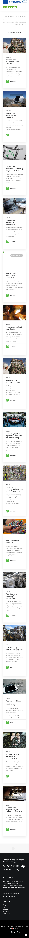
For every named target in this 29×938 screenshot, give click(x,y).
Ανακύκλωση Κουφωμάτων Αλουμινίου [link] (11, 115)
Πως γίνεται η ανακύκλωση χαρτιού (14, 648)
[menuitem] (15, 2)
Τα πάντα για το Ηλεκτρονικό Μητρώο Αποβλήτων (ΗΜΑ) (14, 489)
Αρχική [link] (24, 20)
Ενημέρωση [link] (6, 909)
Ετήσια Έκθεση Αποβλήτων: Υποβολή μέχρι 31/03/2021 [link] (14, 169)
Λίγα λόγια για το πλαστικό (12, 542)
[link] (15, 2)
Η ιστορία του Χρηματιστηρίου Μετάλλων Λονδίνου (14, 810)
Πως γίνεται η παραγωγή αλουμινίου (11, 596)
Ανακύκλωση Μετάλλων (16, 469)
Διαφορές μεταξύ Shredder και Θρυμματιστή (12, 756)
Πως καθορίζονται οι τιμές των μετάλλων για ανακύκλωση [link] (14, 436)
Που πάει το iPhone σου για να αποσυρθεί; (13, 703)
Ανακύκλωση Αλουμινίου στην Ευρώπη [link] (12, 62)
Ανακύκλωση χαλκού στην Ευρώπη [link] (14, 328)
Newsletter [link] (6, 911)
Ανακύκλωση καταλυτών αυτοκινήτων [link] (11, 222)
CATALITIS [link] (17, 928)
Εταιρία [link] (5, 905)
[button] (24, 7)
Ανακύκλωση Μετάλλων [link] (16, 41)
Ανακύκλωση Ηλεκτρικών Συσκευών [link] (11, 275)
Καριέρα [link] (5, 907)
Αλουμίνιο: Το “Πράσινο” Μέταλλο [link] (13, 381)
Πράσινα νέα (19, 472)
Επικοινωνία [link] (6, 913)
